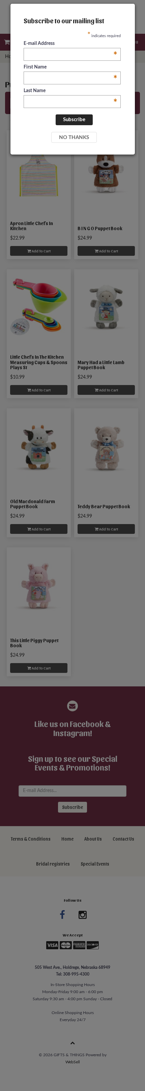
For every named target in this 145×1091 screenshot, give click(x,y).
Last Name (70, 91)
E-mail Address (70, 44)
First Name (70, 68)
